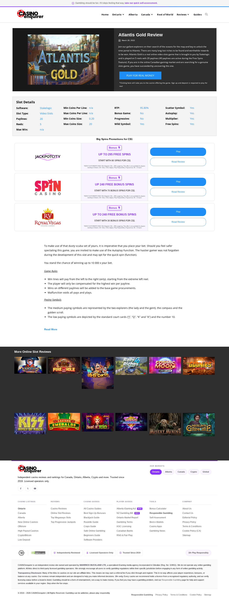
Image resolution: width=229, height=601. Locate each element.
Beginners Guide (92, 535)
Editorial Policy (189, 517)
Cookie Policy (196, 595)
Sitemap (186, 535)
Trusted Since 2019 (131, 553)
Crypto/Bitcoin (24, 535)
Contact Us (187, 513)
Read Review (178, 162)
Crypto (194, 472)
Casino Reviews (59, 508)
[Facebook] (20, 488)
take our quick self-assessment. (141, 3)
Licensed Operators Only (101, 553)
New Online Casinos (28, 522)
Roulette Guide (91, 522)
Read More (50, 329)
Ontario (155, 472)
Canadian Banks (125, 531)
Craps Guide (90, 526)
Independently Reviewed (68, 553)
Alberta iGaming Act (126, 508)
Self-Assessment (158, 517)
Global (206, 472)
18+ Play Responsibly (198, 553)
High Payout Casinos (28, 531)
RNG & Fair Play (125, 535)
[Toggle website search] (208, 14)
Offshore (22, 526)
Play (178, 151)
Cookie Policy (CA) (191, 531)
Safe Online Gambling (94, 531)
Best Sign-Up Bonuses (95, 513)
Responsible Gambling (161, 513)
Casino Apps (156, 526)
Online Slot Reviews (60, 513)
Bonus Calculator (158, 508)
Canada (181, 472)
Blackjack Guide (91, 517)
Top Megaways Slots (61, 517)
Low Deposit (24, 540)
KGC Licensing (124, 526)
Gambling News (157, 531)
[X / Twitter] (28, 488)
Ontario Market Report (127, 517)
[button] (114, 330)
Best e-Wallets (157, 522)
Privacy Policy (189, 522)
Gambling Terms (125, 522)
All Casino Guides (92, 508)
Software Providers (93, 540)
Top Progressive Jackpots (63, 522)
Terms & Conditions (191, 526)
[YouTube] (35, 488)
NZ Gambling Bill (125, 513)
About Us (186, 508)
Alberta (168, 472)
